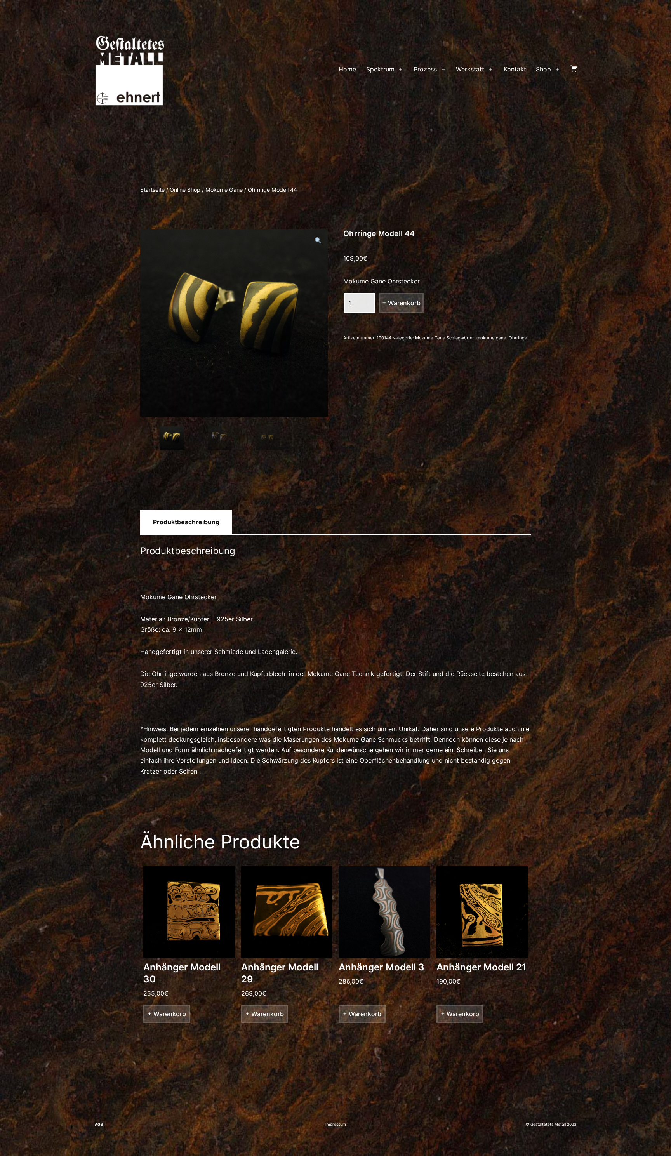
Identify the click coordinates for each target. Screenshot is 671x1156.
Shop (543, 69)
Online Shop (185, 189)
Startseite (152, 189)
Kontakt (515, 69)
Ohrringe (518, 338)
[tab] (186, 522)
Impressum (335, 1124)
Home (347, 69)
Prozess (425, 69)
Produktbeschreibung (186, 522)
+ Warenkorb (401, 303)
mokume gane (491, 338)
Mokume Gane (224, 189)
